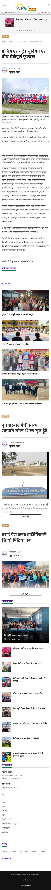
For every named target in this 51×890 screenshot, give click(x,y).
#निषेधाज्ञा (42, 851)
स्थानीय (4, 811)
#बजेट (14, 851)
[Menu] (4, 5)
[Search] (48, 5)
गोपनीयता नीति (7, 819)
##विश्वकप (23, 851)
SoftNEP (28, 885)
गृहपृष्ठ (3, 41)
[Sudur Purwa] (25, 6)
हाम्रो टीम (5, 832)
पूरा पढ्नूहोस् (25, 516)
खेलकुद (11, 41)
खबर (3, 806)
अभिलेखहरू (6, 828)
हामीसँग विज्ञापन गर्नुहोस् (10, 823)
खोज (3, 815)
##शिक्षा (33, 851)
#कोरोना (5, 851)
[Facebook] (25, 879)
